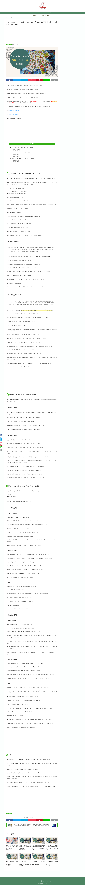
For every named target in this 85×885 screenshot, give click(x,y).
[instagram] (44, 878)
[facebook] (41, 878)
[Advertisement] (32, 34)
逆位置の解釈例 (16, 156)
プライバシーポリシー (37, 881)
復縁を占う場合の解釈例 (13, 110)
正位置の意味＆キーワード (18, 149)
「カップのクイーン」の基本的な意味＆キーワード (22, 147)
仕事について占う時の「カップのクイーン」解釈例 (22, 158)
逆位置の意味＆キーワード (18, 150)
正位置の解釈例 (16, 154)
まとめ (12, 163)
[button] (9, 80)
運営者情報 (44, 881)
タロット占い (9, 44)
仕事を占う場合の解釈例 (13, 114)
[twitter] (42, 878)
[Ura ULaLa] (42, 5)
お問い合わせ (49, 881)
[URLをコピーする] (54, 80)
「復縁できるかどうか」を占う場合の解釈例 (21, 152)
